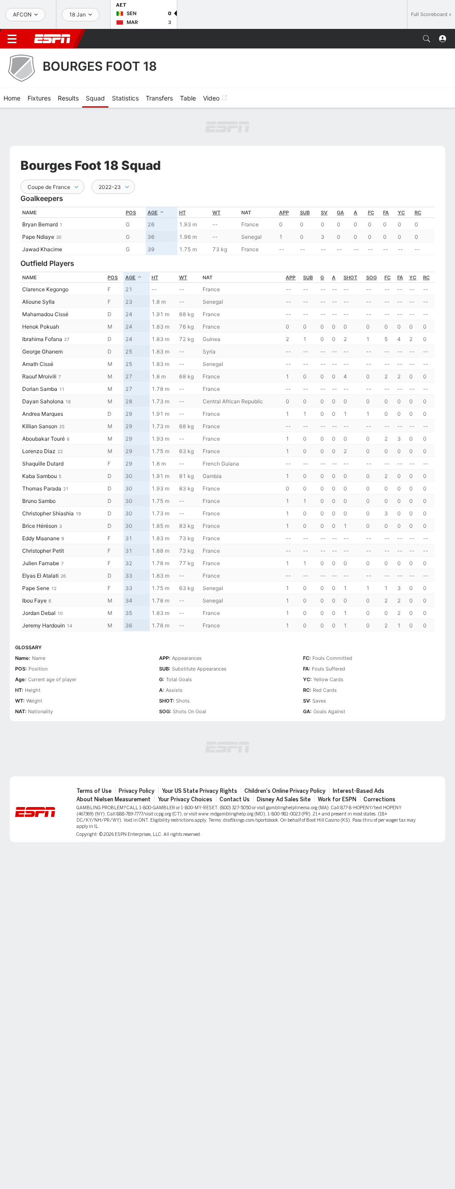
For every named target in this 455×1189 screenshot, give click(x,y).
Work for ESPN (337, 799)
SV (324, 212)
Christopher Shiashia (48, 513)
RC (418, 212)
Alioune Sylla (38, 301)
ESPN (52, 38)
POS (131, 212)
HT (182, 212)
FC (371, 212)
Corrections (379, 799)
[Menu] (12, 38)
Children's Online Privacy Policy (285, 791)
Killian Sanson (39, 426)
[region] (227, 231)
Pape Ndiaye (38, 236)
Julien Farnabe (40, 563)
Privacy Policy (137, 791)
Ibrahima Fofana (42, 339)
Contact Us (235, 799)
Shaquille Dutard (43, 463)
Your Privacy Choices (185, 799)
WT (216, 212)
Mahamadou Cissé (45, 314)
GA (340, 212)
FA (386, 212)
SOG (371, 277)
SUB (305, 212)
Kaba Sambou (39, 476)
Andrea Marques (42, 413)
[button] (426, 38)
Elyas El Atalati (40, 575)
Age (153, 212)
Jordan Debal (39, 613)
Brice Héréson (39, 525)
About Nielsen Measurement (113, 799)
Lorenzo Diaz (39, 451)
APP (284, 212)
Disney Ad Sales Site (284, 799)
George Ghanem (42, 351)
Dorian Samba (39, 389)
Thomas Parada (41, 488)
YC (401, 212)
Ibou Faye (34, 600)
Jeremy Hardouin (43, 625)
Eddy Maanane (41, 538)
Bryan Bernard (40, 224)
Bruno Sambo (39, 501)
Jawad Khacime (42, 249)
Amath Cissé (37, 364)
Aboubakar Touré (43, 438)
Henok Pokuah (40, 326)
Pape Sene (35, 588)
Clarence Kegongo (45, 289)
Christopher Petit (43, 550)
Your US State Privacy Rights (199, 791)
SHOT (350, 277)
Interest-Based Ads (358, 791)
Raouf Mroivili (39, 376)
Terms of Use (94, 791)
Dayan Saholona (43, 401)
